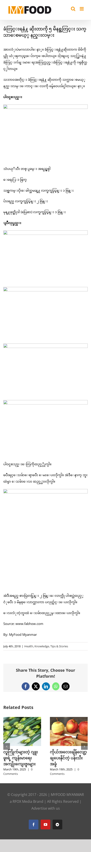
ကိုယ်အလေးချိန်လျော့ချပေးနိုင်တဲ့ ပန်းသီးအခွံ (68, 757)
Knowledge (41, 646)
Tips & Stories (59, 646)
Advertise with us (45, 808)
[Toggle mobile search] (73, 8)
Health (28, 646)
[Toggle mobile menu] (82, 8)
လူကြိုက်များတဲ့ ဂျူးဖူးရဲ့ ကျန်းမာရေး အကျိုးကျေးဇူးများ (20, 757)
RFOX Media (22, 801)
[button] (6, 746)
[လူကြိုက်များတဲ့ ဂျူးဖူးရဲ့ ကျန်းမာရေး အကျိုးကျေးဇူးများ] (22, 719)
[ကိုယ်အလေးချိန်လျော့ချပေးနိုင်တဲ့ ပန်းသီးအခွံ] (69, 719)
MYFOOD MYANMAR (67, 794)
